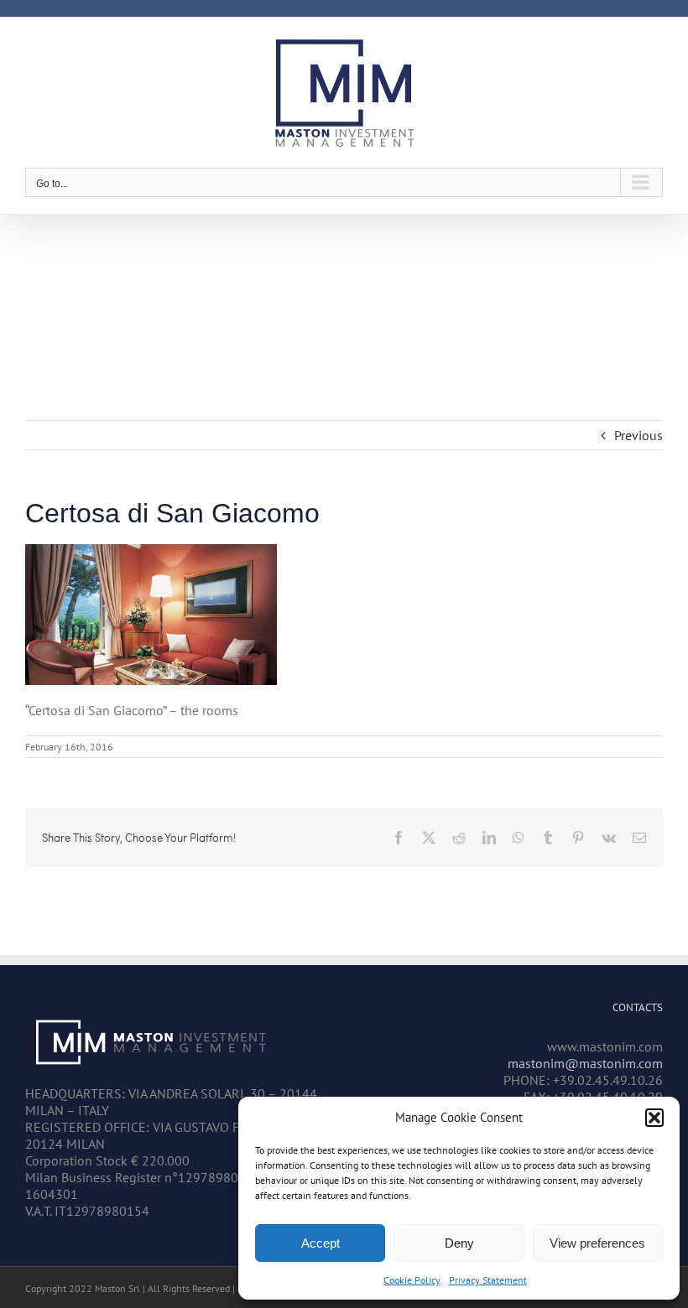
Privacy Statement (488, 1280)
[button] (654, 1117)
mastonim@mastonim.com (585, 1063)
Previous (638, 435)
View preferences (597, 1243)
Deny (459, 1243)
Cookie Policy (411, 1280)
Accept (320, 1243)
